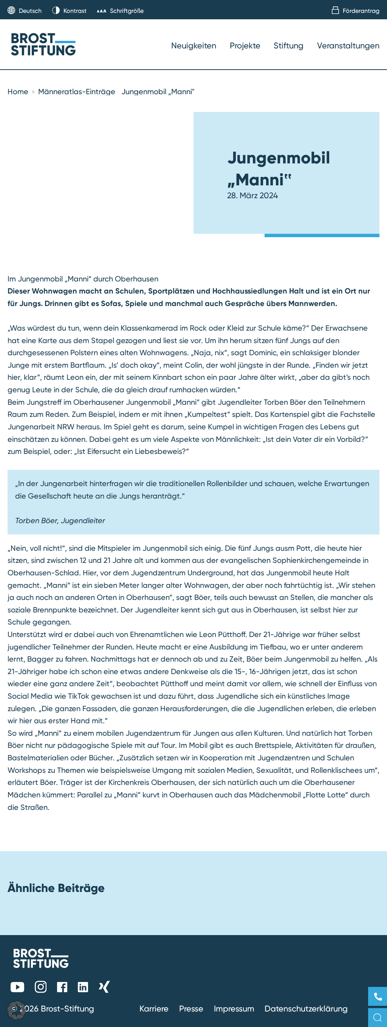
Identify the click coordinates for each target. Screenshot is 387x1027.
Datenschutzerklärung (306, 1008)
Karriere (154, 1008)
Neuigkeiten (193, 45)
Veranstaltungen (348, 45)
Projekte (245, 45)
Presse (191, 1008)
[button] (16, 1010)
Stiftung (288, 45)
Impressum (234, 1008)
